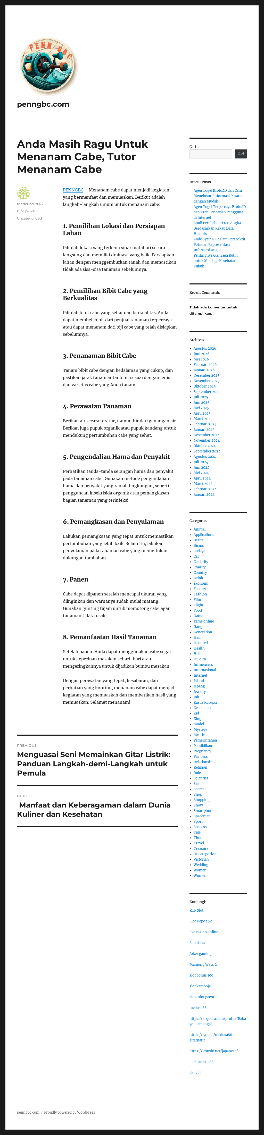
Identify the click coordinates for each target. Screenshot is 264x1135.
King (197, 719)
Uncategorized (29, 218)
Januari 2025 (204, 429)
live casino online (203, 932)
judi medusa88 (201, 1062)
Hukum (200, 659)
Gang (198, 627)
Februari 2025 (205, 424)
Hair (197, 637)
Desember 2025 (206, 375)
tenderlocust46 (30, 204)
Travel (199, 843)
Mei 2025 (201, 408)
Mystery (200, 729)
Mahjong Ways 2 (203, 964)
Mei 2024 (201, 473)
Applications (204, 535)
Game (198, 616)
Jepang (199, 686)
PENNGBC (73, 189)
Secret (199, 789)
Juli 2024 (201, 462)
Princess (201, 756)
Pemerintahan (205, 740)
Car (196, 556)
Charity (199, 567)
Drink (198, 578)
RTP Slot (196, 910)
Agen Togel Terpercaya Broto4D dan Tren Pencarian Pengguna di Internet (220, 212)
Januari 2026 (204, 370)
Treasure (201, 848)
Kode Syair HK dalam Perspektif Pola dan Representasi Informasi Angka (219, 244)
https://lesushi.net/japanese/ (213, 1051)
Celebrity (201, 562)
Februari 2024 (205, 489)
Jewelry (200, 692)
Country (200, 572)
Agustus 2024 (205, 457)
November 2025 (207, 381)
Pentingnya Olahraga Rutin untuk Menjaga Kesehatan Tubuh (216, 260)
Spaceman (202, 816)
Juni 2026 (202, 354)
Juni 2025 (201, 402)
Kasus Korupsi (205, 702)
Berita (198, 540)
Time (198, 838)
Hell (197, 654)
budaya (199, 551)
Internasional (205, 670)
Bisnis (199, 545)
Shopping (202, 800)
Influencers (203, 664)
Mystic (199, 735)
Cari (192, 147)
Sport (198, 821)
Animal (199, 529)
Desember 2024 (206, 435)
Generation (203, 632)
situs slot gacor (201, 997)
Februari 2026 (205, 365)
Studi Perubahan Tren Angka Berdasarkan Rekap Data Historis (217, 228)
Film (197, 600)
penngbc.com (43, 104)
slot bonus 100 (201, 975)
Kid (196, 713)
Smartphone (204, 811)
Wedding (201, 865)
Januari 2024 (204, 494)
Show (198, 805)
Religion (200, 767)
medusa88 (198, 1008)
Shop (198, 794)
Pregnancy (202, 751)
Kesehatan (202, 708)
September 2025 (207, 392)
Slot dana (197, 943)
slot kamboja (200, 986)
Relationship (204, 762)
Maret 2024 (203, 484)
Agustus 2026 (205, 348)
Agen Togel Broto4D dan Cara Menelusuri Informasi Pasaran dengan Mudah (219, 196)
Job (196, 697)
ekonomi (201, 583)
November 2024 (207, 440)
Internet (200, 675)
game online (204, 621)
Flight (198, 605)
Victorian (201, 859)
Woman (200, 870)
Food (198, 610)
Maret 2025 (203, 419)
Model (199, 724)
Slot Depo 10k (200, 921)
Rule (197, 773)
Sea (196, 783)
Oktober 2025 (205, 386)
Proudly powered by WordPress (69, 1112)
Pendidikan (203, 746)
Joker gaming (200, 954)
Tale (197, 832)
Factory (200, 589)
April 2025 (202, 413)
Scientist (201, 778)
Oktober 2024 (205, 446)
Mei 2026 (201, 359)
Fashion (200, 594)
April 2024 (202, 478)
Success (200, 827)
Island (199, 681)
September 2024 (207, 451)
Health (199, 648)
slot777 (195, 1073)
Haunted (201, 643)
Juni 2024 (201, 467)
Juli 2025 (201, 397)
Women (200, 875)
